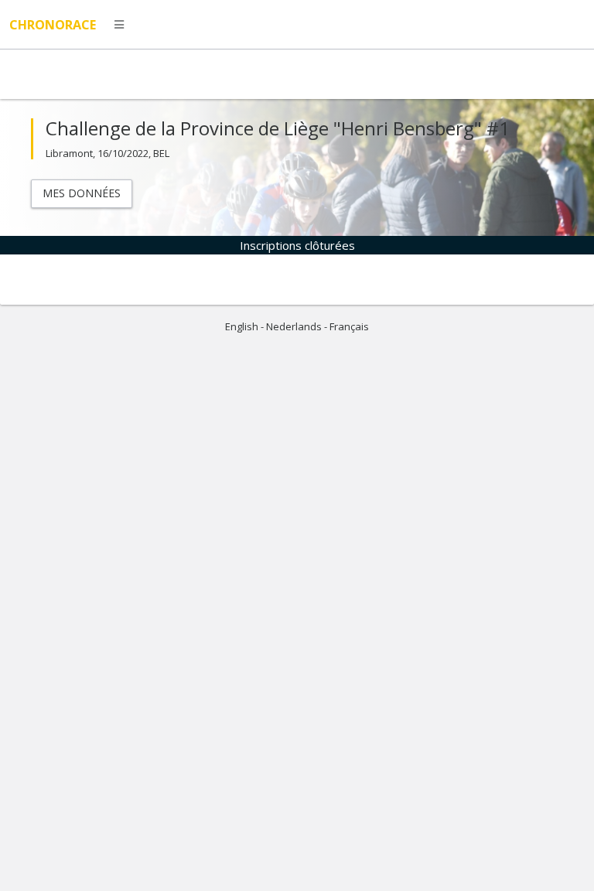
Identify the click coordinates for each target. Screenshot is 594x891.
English (241, 326)
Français (349, 326)
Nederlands (294, 326)
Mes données (82, 193)
